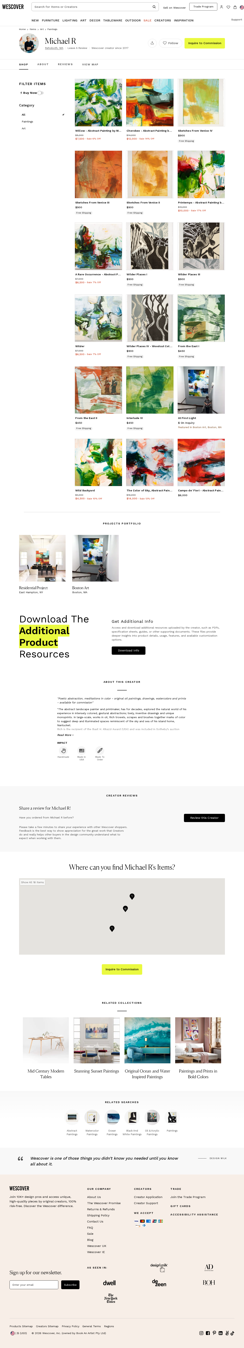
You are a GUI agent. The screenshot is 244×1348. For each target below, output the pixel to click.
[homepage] (14, 6)
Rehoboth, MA (54, 47)
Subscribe (70, 1284)
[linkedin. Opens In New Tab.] (221, 1333)
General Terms (91, 1326)
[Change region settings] (242, 7)
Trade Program (203, 6)
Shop (23, 64)
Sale (90, 1233)
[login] (221, 6)
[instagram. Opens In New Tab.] (201, 1333)
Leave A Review (77, 47)
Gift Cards (180, 1206)
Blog (90, 1240)
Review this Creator (204, 818)
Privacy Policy (70, 1326)
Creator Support (146, 1203)
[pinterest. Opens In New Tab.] (214, 1333)
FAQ (90, 1227)
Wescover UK (96, 1246)
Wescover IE (96, 1252)
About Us (94, 1197)
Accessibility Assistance (194, 1214)
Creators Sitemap (47, 1326)
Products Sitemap (21, 1326)
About (43, 64)
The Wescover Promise (104, 1203)
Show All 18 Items (32, 882)
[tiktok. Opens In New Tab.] (232, 1333)
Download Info (128, 650)
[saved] (228, 7)
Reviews (65, 64)
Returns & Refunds (101, 1209)
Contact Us (95, 1221)
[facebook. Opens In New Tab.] (208, 1333)
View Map (90, 64)
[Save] (116, 84)
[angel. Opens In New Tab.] (227, 1333)
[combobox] (95, 6)
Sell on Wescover (174, 7)
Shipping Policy (98, 1215)
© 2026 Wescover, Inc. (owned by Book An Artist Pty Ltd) (69, 1333)
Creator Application (148, 1197)
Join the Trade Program (187, 1197)
